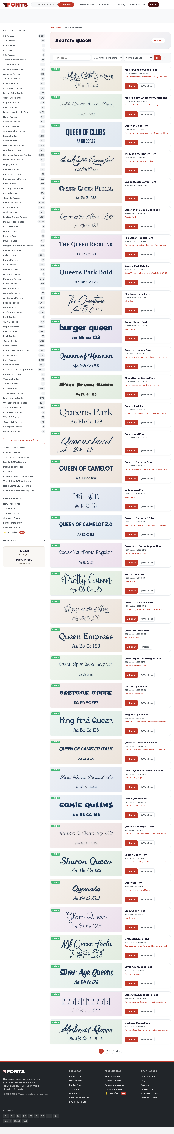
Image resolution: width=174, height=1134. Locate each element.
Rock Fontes (9, 336)
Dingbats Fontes (12, 150)
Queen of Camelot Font (138, 462)
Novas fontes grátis (24, 440)
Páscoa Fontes (11, 169)
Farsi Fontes (9, 183)
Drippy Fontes (10, 164)
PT (42, 1116)
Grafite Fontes (11, 212)
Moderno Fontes (12, 279)
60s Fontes (9, 45)
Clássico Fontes (11, 121)
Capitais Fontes (11, 102)
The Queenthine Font (137, 294)
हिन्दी (25, 1121)
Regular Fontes (11, 326)
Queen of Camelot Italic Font (142, 742)
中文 (49, 1116)
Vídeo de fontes (149, 1093)
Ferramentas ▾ (137, 4)
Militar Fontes (10, 269)
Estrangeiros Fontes (14, 188)
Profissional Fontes (13, 312)
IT (37, 1116)
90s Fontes (9, 55)
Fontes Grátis (76, 1076)
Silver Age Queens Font (138, 967)
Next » (116, 1051)
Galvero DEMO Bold (13, 452)
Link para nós (148, 1089)
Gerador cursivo (11, 527)
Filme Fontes (10, 283)
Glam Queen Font (135, 910)
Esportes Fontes (12, 364)
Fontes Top (105, 4)
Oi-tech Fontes (11, 226)
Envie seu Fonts (77, 1102)
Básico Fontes (10, 83)
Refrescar (145, 647)
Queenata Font (133, 882)
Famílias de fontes (79, 1097)
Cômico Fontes (11, 126)
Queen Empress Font (137, 630)
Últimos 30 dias (149, 1097)
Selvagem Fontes (12, 426)
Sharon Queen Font (136, 854)
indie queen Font (135, 490)
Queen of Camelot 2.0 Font (140, 518)
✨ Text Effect (13, 532)
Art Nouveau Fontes (14, 69)
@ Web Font (147, 86)
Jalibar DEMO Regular (14, 447)
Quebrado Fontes (12, 88)
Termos (145, 1085)
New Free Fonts (11, 503)
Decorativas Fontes (13, 145)
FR (31, 1116)
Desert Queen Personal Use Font (144, 770)
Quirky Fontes (10, 322)
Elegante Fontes (12, 374)
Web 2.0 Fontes (11, 417)
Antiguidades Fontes (14, 59)
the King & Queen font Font (140, 153)
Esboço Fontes (11, 302)
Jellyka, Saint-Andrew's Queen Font (146, 97)
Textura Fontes (11, 383)
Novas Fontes (87, 4)
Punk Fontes (9, 317)
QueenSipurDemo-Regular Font (143, 546)
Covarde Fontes (11, 198)
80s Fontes (9, 50)
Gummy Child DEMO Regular (18, 490)
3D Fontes (8, 36)
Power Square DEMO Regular (18, 476)
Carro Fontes (10, 107)
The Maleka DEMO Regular (17, 481)
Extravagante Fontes (14, 179)
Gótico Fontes (10, 207)
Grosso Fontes (10, 388)
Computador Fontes (14, 131)
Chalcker (8, 471)
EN (6, 1116)
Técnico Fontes (11, 379)
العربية (8, 1121)
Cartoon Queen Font (137, 686)
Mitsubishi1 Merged (13, 466)
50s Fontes (9, 40)
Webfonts (74, 1093)
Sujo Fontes (9, 264)
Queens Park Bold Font (138, 266)
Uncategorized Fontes (15, 403)
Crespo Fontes (11, 140)
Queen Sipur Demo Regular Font (144, 658)
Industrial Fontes (12, 250)
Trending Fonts (11, 513)
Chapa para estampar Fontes (19, 369)
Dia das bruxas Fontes (15, 217)
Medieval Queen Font (137, 1023)
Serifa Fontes (10, 345)
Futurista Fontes (12, 202)
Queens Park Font (135, 406)
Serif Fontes (9, 360)
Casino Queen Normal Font (140, 181)
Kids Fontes (9, 255)
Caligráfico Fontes (13, 97)
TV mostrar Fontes (13, 393)
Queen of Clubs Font (136, 125)
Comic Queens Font (136, 798)
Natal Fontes (10, 117)
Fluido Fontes (10, 260)
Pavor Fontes (10, 241)
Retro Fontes (10, 331)
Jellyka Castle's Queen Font (141, 69)
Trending (120, 4)
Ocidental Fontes (12, 422)
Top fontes (9, 508)
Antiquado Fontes (13, 298)
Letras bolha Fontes (13, 93)
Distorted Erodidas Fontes (17, 155)
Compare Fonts (11, 518)
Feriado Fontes (11, 236)
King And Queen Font (137, 714)
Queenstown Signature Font (141, 995)
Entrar (153, 4)
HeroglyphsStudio (141, 890)
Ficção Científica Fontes (16, 350)
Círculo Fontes (10, 341)
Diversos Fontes (11, 274)
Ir (157, 57)
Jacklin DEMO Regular (15, 462)
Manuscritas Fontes (13, 221)
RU (56, 1116)
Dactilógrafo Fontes (13, 398)
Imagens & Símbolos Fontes (18, 245)
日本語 (17, 1121)
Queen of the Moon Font (139, 602)
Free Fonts (55, 27)
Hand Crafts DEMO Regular (17, 486)
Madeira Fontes (11, 431)
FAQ (143, 1080)
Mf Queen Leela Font (137, 938)
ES (18, 1116)
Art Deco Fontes (12, 64)
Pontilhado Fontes (13, 159)
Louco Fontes (10, 136)
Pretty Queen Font (135, 574)
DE (12, 1116)
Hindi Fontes (10, 231)
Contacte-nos (148, 1076)
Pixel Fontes (9, 307)
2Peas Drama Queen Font (140, 378)
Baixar (132, 86)
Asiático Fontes (11, 74)
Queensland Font (135, 434)
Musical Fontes (11, 288)
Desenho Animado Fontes (17, 112)
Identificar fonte (113, 1076)
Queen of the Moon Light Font (142, 210)
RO (24, 1116)
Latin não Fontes (12, 293)
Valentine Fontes (12, 407)
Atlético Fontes (11, 78)
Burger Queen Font (136, 322)
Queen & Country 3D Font (139, 826)
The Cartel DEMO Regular (16, 457)
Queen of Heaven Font (138, 350)
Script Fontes (10, 355)
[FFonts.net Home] (15, 4)
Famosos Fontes (12, 174)
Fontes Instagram (12, 523)
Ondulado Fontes (12, 412)
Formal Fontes (11, 193)
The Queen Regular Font (139, 238)
